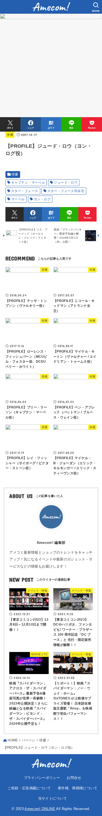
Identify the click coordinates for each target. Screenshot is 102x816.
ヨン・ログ (42, 199)
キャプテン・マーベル (28, 182)
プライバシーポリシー (42, 778)
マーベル (18, 199)
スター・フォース (24, 191)
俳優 (10, 134)
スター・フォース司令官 (66, 191)
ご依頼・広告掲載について (29, 788)
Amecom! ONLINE (39, 809)
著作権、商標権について (78, 788)
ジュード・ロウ (66, 182)
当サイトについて (52, 798)
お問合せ (74, 778)
